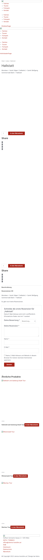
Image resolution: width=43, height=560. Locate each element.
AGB (4, 545)
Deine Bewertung (12, 320)
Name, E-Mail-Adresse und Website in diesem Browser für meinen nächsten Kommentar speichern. (20, 358)
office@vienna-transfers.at (12, 542)
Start (3, 61)
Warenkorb (6, 551)
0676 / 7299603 (9, 540)
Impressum (7, 547)
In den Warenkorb (16, 133)
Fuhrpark (7, 8)
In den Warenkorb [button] (31, 425)
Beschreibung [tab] (7, 287)
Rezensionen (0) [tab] (7, 291)
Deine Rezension (11, 326)
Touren (6, 6)
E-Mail (6, 347)
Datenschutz (7, 549)
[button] (21, 142)
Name (6, 339)
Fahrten (6, 3)
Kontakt (6, 10)
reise (7, 61)
